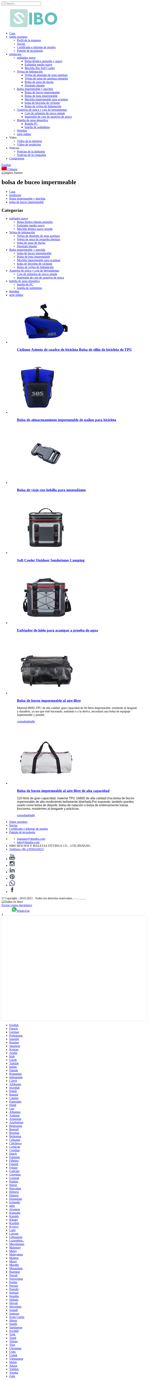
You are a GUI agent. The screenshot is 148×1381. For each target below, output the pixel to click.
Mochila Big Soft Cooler (40, 68)
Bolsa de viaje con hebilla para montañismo (51, 490)
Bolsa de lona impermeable (41, 95)
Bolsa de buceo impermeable (42, 92)
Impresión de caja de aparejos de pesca (48, 116)
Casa (12, 33)
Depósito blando (35, 85)
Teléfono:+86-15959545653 (26, 849)
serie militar (24, 134)
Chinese (12, 169)
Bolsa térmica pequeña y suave (43, 61)
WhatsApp (23, 910)
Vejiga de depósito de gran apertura (46, 75)
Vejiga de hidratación (30, 71)
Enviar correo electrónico (17, 905)
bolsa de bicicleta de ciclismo (42, 102)
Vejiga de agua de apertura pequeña (46, 78)
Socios (21, 43)
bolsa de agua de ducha (31, 242)
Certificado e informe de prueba (36, 47)
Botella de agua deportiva (32, 120)
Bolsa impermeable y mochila (35, 89)
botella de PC (25, 284)
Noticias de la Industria (31, 151)
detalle (31, 721)
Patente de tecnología (30, 50)
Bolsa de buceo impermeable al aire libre (49, 701)
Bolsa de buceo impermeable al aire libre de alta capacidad (63, 791)
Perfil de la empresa (29, 40)
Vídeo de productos (29, 144)
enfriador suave (26, 57)
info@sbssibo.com (28, 842)
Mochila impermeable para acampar (46, 99)
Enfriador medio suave (38, 64)
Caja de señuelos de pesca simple (45, 113)
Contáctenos (16, 158)
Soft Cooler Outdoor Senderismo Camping (51, 560)
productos (15, 54)
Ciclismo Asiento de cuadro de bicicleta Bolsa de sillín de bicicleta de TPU (74, 350)
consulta (22, 721)
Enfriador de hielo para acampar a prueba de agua (57, 630)
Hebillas (22, 130)
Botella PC (31, 123)
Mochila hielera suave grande (35, 229)
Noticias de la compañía (31, 155)
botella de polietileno (37, 127)
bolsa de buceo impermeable (26, 202)
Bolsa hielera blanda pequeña (35, 222)
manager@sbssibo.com (31, 838)
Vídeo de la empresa (29, 141)
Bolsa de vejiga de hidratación (43, 106)
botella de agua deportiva (24, 281)
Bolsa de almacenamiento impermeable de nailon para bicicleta (66, 420)
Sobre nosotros (18, 36)
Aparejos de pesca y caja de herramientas (42, 109)
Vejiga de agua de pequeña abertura (38, 239)
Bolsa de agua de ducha (39, 82)
